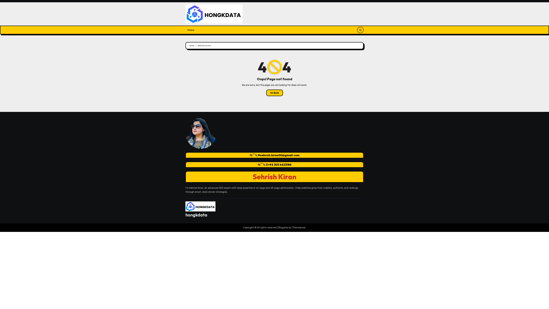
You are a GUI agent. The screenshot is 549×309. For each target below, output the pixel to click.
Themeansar (298, 227)
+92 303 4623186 (280, 164)
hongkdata (196, 215)
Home (191, 29)
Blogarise (283, 227)
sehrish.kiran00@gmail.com (280, 155)
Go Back (274, 93)
